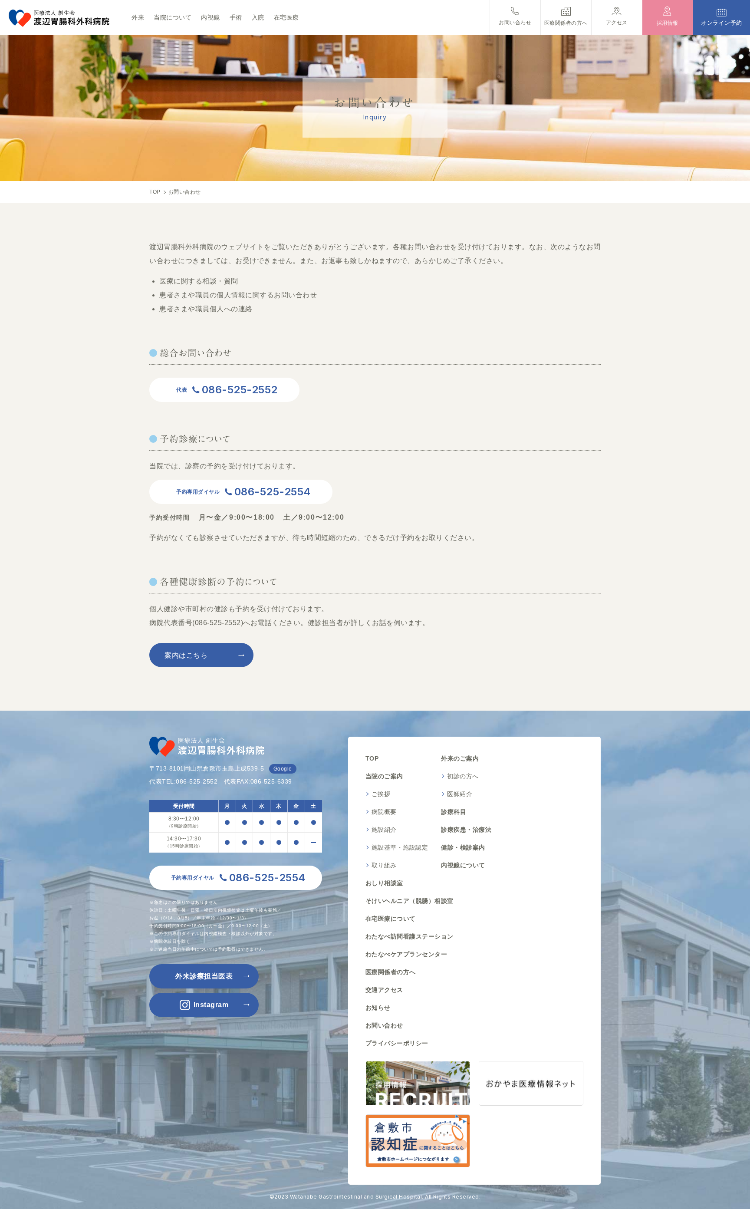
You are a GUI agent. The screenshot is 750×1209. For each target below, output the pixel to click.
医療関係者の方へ (390, 972)
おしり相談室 (384, 883)
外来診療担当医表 (204, 976)
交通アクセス (384, 989)
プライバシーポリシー (396, 1043)
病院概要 (384, 811)
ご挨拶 (381, 794)
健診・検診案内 (463, 847)
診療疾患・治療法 (466, 829)
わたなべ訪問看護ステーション (409, 936)
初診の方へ (463, 776)
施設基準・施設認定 (400, 847)
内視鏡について (463, 865)
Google (282, 769)
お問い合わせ (384, 1025)
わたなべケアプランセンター (406, 954)
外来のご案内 (460, 758)
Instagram (211, 1004)
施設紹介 (384, 829)
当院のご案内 (384, 776)
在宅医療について (390, 918)
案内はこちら (185, 655)
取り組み (384, 865)
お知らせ (378, 1007)
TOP (372, 758)
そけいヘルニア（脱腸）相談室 (409, 900)
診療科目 (453, 811)
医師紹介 (459, 794)
